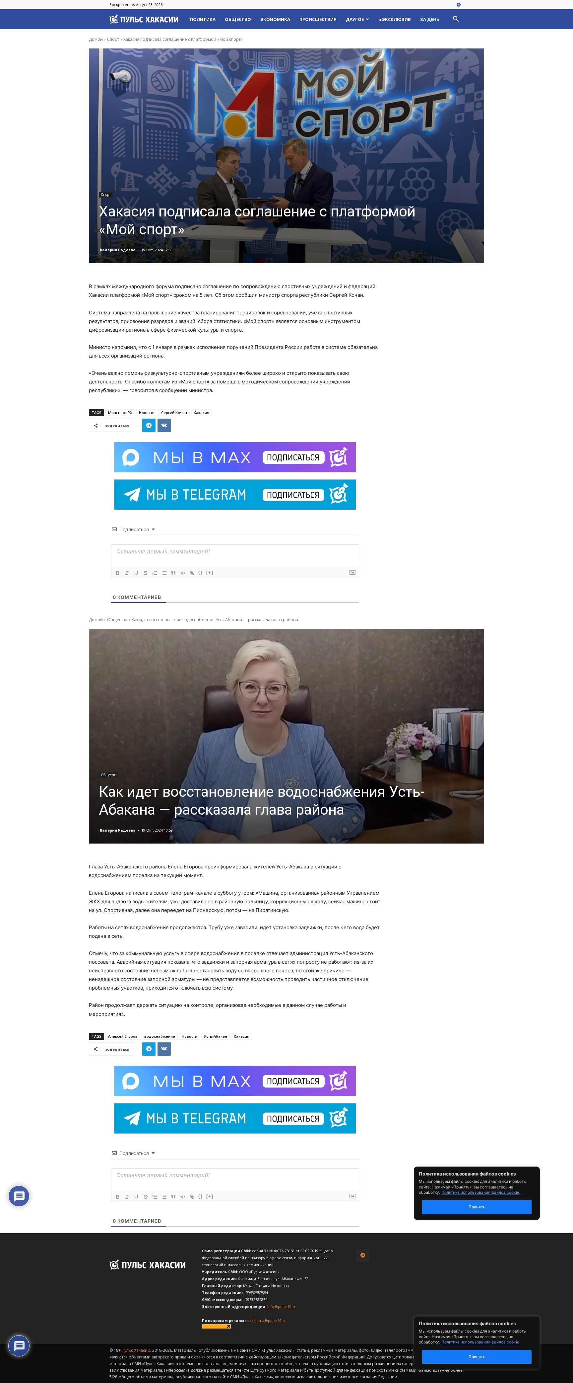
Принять (477, 1356)
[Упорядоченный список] (154, 573)
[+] (210, 572)
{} (200, 572)
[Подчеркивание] (136, 573)
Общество (238, 19)
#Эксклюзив (395, 19)
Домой (96, 39)
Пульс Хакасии (136, 1350)
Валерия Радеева (118, 249)
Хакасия (201, 412)
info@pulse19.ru (281, 1306)
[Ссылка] (192, 573)
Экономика (275, 19)
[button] (456, 20)
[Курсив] (127, 573)
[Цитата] (173, 573)
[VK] (164, 425)
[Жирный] (117, 573)
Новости (147, 412)
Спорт (113, 39)
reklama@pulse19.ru (268, 1320)
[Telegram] (459, 5)
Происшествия (318, 19)
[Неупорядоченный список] (164, 573)
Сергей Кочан (174, 412)
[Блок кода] (182, 573)
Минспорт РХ (120, 412)
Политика (203, 19)
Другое (355, 19)
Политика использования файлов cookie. (480, 1342)
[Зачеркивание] (145, 573)
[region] (487, 1343)
